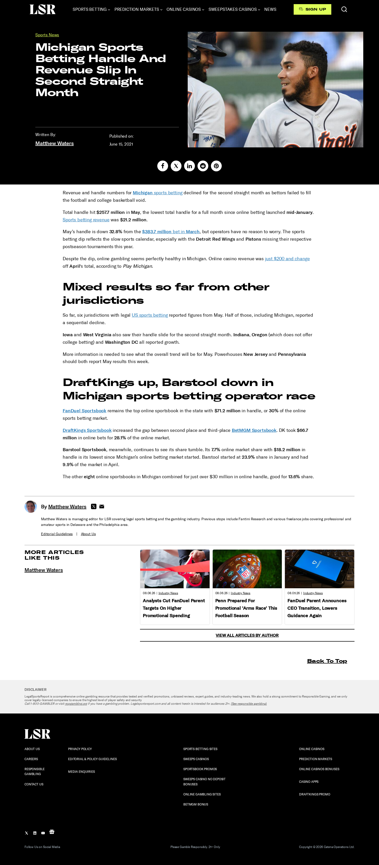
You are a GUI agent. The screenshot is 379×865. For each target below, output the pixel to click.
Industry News (168, 593)
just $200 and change (287, 259)
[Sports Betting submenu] (109, 9)
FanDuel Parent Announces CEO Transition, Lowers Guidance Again (316, 608)
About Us (88, 534)
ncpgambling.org (76, 704)
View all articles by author (247, 635)
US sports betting (150, 315)
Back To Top (327, 661)
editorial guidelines (57, 534)
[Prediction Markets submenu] (161, 9)
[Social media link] (162, 166)
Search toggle (344, 9)
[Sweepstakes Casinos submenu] (259, 9)
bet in (171, 231)
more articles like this (54, 555)
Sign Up (316, 9)
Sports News (47, 34)
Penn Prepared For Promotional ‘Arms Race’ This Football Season (246, 608)
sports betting (157, 193)
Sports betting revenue (86, 220)
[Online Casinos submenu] (203, 9)
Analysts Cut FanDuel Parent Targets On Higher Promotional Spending (174, 608)
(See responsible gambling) (249, 704)
